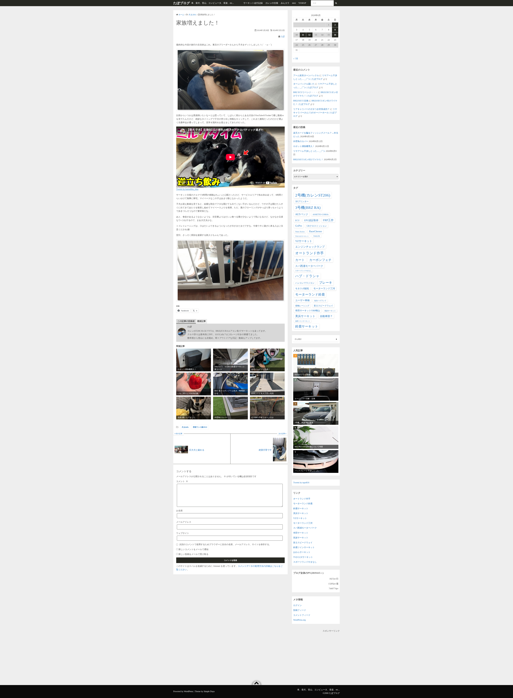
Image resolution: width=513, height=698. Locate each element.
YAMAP (302, 3)
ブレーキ (325, 282)
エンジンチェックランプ (310, 246)
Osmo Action (300, 232)
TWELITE (316, 236)
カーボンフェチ (320, 260)
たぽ (282, 36)
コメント (182, 481)
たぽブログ (181, 3)
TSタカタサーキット (302, 236)
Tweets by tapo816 (301, 482)
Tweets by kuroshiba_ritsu (187, 189)
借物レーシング (302, 306)
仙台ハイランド (320, 301)
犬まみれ (185, 427)
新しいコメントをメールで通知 (193, 549)
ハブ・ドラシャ (307, 276)
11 (303, 35)
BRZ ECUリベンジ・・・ (305, 92)
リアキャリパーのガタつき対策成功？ (311, 109)
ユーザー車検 (302, 300)
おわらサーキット (301, 552)
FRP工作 (328, 220)
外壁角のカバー (300, 141)
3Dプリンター (302, 201)
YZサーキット (303, 241)
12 (309, 35)
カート (300, 260)
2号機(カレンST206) (312, 195)
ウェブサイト (182, 533)
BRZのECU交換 (300, 101)
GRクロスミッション (317, 226)
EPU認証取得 (311, 220)
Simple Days (209, 691)
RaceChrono (315, 231)
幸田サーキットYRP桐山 (307, 310)
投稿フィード (299, 610)
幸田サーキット (300, 533)
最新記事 (201, 321)
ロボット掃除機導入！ (304, 146)
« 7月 (295, 58)
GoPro (298, 225)
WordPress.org (299, 620)
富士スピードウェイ (323, 305)
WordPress (188, 691)
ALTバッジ (301, 214)
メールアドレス (183, 522)
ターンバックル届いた (304, 84)
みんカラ (285, 3)
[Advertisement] (316, 651)
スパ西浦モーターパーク (309, 266)
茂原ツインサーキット (302, 321)
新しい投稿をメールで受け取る (193, 554)
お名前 (179, 510)
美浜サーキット (305, 316)
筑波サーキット (330, 311)
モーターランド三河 (324, 288)
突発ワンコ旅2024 (200, 427)
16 (335, 35)
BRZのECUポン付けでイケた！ (308, 159)
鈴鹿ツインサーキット (304, 547)
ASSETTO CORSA (321, 214)
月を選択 (298, 339)
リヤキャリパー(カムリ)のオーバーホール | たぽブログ (315, 112)
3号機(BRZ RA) (307, 207)
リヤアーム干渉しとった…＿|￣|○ (309, 151)
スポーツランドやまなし (303, 270)
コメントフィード (301, 615)
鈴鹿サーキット (306, 326)
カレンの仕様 (271, 3)
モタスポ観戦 (302, 288)
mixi (294, 3)
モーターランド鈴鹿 (310, 294)
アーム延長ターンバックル (306, 75)
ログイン (297, 605)
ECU (297, 220)
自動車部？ (326, 316)
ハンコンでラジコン (304, 283)
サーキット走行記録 (253, 3)
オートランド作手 (309, 253)
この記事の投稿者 (186, 321)
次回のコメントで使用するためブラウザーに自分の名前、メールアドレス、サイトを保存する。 (225, 544)
